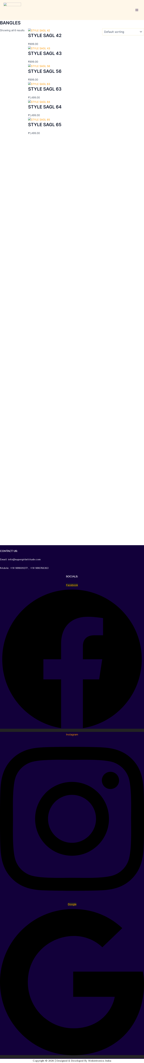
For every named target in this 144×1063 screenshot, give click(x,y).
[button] (72, 547)
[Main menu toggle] (136, 10)
